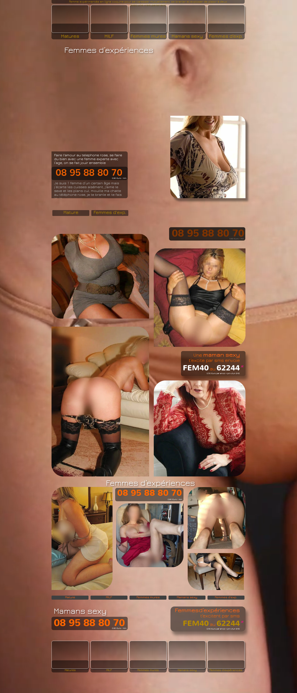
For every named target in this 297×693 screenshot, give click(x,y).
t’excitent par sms (220, 615)
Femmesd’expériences (207, 610)
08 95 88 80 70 (149, 493)
